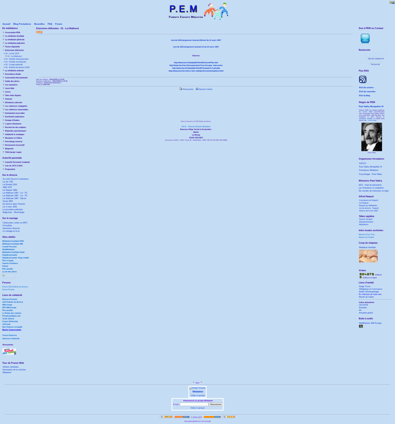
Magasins (9, 149)
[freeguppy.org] (182, 417)
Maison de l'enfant (366, 237)
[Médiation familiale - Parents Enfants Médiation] (197, 21)
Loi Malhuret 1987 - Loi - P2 (15, 195)
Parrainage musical (13, 141)
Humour (8, 99)
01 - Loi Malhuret (14, 56)
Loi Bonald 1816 (10, 184)
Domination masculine (15, 113)
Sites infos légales (13, 95)
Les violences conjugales (16, 106)
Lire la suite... (373, 120)
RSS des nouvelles (367, 92)
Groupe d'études (12, 120)
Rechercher (375, 64)
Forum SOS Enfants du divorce (15, 287)
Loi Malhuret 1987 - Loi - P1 (15, 193)
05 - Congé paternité (14, 65)
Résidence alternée (13, 102)
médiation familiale (365, 118)
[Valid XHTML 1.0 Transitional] (166, 417)
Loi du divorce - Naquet (369, 208)
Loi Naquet (363, 203)
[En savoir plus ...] (212, 417)
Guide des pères (12, 81)
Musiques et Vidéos (13, 138)
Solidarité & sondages (14, 134)
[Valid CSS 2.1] (228, 417)
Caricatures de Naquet (368, 200)
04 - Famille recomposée (15, 62)
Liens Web (9, 88)
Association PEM (12, 32)
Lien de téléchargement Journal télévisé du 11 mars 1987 (196, 40)
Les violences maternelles (16, 110)
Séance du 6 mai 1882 (368, 211)
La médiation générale (15, 40)
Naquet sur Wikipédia (368, 205)
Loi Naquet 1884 (10, 190)
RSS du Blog (364, 96)
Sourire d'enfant (365, 219)
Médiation (198, 391)
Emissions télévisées (14, 50)
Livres (8, 92)
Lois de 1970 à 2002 (14, 166)
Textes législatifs (12, 47)
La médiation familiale (14, 36)
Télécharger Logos (13, 152)
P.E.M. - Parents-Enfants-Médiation (195, 127)
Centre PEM (367, 112)
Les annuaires (11, 85)
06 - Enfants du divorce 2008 (17, 67)
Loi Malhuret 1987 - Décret (14, 198)
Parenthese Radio (13, 74)
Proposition (10, 169)
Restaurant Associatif (14, 145)
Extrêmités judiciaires (14, 117)
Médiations (363, 224)
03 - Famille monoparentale (17, 59)
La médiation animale (14, 71)
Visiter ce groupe (198, 395)
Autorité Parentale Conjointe (17, 162)
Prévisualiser (187, 89)
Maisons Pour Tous (367, 234)
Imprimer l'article (205, 89)
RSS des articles (366, 87)
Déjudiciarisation (366, 222)
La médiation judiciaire (15, 43)
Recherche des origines (15, 127)
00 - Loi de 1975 (12, 53)
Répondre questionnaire (15, 131)
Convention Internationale (16, 78)
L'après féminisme (13, 124)
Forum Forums (8, 289)
